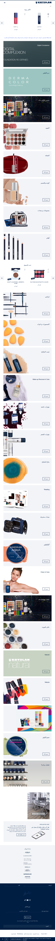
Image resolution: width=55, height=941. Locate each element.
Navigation (5, 2)
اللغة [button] (19, 885)
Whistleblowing (20, 933)
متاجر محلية (45, 781)
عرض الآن (46, 62)
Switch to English (16, 939)
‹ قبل (50, 6)
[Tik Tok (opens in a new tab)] (25, 900)
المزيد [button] (47, 926)
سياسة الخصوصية (36, 933)
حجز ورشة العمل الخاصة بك (38, 813)
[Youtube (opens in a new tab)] (27, 900)
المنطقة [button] (50, 885)
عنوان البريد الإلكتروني (23, 911)
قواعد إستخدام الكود (28, 933)
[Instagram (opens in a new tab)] (30, 900)
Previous (53, 23)
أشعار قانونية (13, 933)
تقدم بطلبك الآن (21, 834)
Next (2, 23)
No (6, 939)
